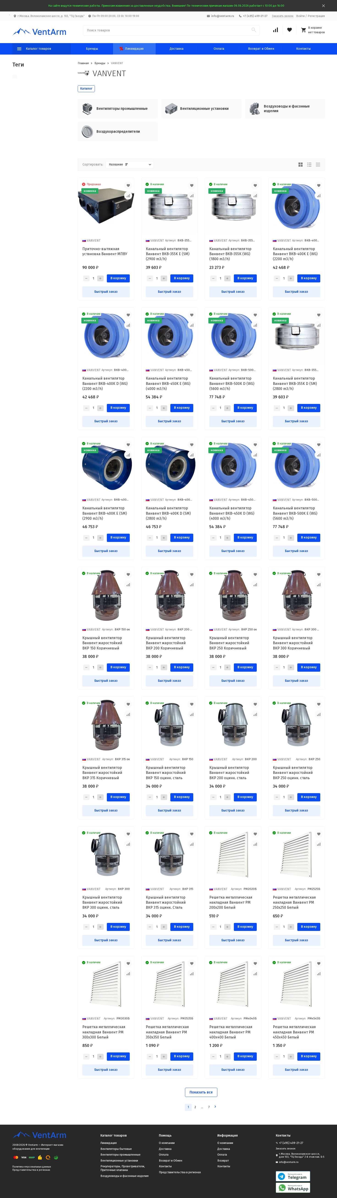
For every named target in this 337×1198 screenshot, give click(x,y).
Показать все (201, 1092)
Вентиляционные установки (119, 1160)
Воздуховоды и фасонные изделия (124, 1176)
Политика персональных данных (31, 1166)
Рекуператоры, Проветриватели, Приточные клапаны (122, 1168)
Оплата (219, 49)
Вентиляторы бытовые (116, 1149)
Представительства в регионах (31, 1169)
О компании (167, 1143)
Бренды (92, 49)
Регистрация (316, 16)
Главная (83, 63)
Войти (300, 16)
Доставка (176, 49)
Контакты (303, 49)
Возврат (223, 1160)
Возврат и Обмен (261, 49)
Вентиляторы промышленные (120, 1154)
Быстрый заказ (106, 292)
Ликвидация (134, 49)
